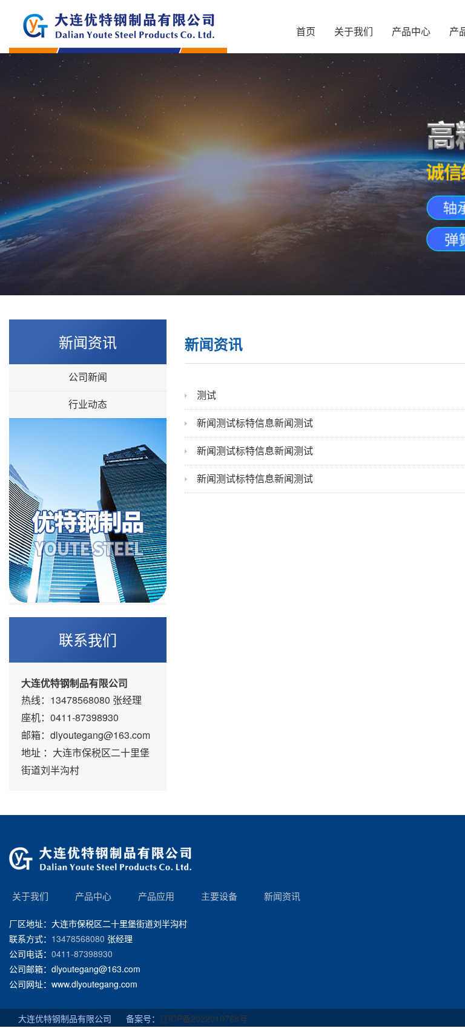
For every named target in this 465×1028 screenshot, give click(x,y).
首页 (305, 32)
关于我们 (353, 32)
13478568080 (80, 700)
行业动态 (87, 404)
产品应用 (156, 895)
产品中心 (411, 32)
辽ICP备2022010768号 (204, 1018)
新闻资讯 (282, 895)
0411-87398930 (84, 717)
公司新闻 (87, 377)
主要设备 (219, 895)
